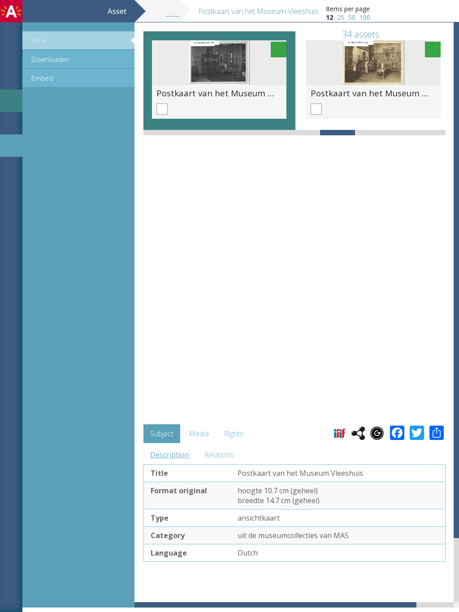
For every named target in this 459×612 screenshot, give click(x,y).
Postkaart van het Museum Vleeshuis (230, 93)
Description (169, 455)
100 (364, 17)
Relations (219, 455)
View (38, 40)
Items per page (348, 8)
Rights (233, 434)
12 (329, 17)
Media (199, 434)
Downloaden (50, 59)
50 (351, 17)
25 (340, 17)
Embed (42, 77)
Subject (161, 434)
